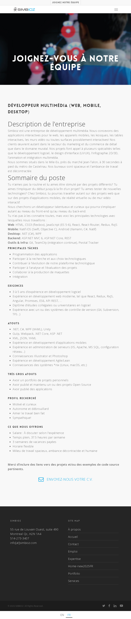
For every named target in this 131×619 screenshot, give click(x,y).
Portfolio (74, 573)
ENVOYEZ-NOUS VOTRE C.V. (70, 479)
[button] (116, 9)
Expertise (74, 559)
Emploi (72, 551)
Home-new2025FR (80, 566)
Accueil (73, 537)
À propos (74, 529)
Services (73, 581)
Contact (73, 544)
